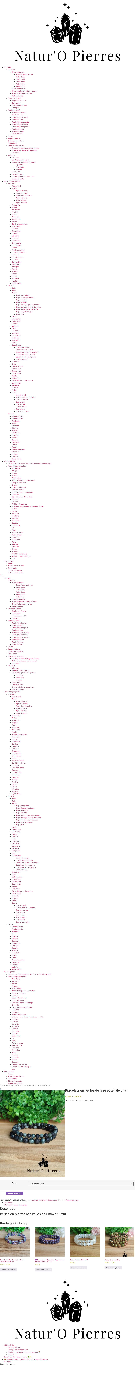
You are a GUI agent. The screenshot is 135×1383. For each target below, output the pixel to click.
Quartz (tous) (21, 395)
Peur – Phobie (17, 535)
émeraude (15, 264)
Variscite (15, 457)
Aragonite (15, 217)
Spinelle (15, 440)
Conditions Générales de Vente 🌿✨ (18, 1357)
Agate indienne (21, 198)
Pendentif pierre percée (20, 127)
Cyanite (15, 260)
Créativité (15, 494)
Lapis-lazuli (16, 321)
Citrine (14, 248)
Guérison (15, 509)
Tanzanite (15, 442)
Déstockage (12, 143)
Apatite (14, 214)
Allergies (15, 471)
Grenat (14, 276)
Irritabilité (15, 516)
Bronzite (15, 229)
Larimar (14, 324)
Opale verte (16, 373)
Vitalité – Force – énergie (21, 556)
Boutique (7, 67)
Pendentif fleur (17, 120)
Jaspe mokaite (21, 302)
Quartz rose (20, 404)
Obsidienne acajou (23, 347)
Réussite (15, 544)
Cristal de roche (18, 257)
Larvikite (15, 326)
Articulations (16, 478)
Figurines (19, 165)
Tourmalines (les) (18, 449)
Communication (18, 490)
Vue (13, 559)
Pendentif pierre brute (20, 124)
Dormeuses (16, 103)
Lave (13, 328)
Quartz (14, 392)
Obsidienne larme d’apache (26, 357)
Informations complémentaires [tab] (15, 1205)
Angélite (15, 212)
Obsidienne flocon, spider (25, 354)
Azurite (14, 222)
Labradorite (16, 319)
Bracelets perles (18, 72)
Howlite (15, 281)
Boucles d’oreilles (14, 98)
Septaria (15, 430)
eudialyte (15, 267)
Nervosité (15, 521)
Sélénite (15, 428)
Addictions (16, 468)
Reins (14, 542)
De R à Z (11, 414)
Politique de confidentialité (18, 1350)
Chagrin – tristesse (19, 483)
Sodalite (15, 438)
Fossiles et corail (18, 250)
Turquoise (15, 452)
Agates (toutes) (21, 191)
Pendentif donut (18, 129)
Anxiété (14, 475)
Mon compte (8, 561)
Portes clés (16, 153)
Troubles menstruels (19, 554)
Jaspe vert (20, 314)
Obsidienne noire (22, 359)
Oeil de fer (16, 362)
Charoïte (15, 238)
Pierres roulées (17, 174)
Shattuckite (16, 433)
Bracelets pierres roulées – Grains (24, 91)
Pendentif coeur (18, 131)
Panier (10, 563)
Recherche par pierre (12, 181)
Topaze (14, 447)
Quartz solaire (21, 407)
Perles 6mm (20, 79)
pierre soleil (16, 383)
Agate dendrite (21, 203)
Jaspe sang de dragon (24, 312)
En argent (15, 108)
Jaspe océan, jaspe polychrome (28, 305)
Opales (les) (16, 371)
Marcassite (16, 335)
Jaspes (14, 293)
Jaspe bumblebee (22, 295)
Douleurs (15, 502)
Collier (10, 136)
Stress (14, 549)
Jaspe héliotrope (22, 300)
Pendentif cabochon (19, 112)
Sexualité (15, 547)
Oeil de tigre (16, 369)
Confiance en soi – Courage (22, 492)
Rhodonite (15, 421)
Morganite (15, 340)
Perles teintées (17, 96)
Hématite (15, 279)
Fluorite (14, 269)
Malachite (15, 333)
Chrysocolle (16, 243)
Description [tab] (8, 1202)
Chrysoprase (16, 245)
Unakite (15, 454)
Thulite (14, 445)
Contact (11, 1355)
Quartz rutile (20, 409)
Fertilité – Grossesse (19, 504)
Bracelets (11, 70)
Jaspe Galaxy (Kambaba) (25, 298)
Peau (14, 530)
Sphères (19, 169)
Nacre (14, 343)
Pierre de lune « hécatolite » (22, 381)
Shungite (15, 435)
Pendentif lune (17, 134)
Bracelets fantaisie (19, 89)
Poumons (15, 537)
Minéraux (11, 155)
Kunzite (14, 316)
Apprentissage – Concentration (23, 480)
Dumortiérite (16, 262)
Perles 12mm (20, 86)
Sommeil (15, 551)
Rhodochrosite (17, 416)
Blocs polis (16, 172)
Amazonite (16, 205)
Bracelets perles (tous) (24, 74)
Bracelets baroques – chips (22, 93)
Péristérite (15, 378)
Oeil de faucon (17, 366)
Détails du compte (15, 570)
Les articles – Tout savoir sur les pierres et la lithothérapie (29, 464)
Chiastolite (16, 241)
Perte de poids (17, 532)
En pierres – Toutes (19, 101)
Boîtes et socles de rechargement (24, 150)
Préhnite (15, 388)
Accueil (2, 1085)
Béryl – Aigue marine (19, 224)
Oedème (15, 523)
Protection (16, 540)
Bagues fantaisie (14, 139)
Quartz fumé (20, 402)
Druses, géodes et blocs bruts (23, 176)
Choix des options (9, 1270)
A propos (7, 1362)
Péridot (14, 376)
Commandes (12, 568)
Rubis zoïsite (16, 459)
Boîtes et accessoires (16, 146)
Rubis (14, 423)
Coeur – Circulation (19, 487)
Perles (14, 1183)
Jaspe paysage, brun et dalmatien (28, 307)
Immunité (15, 513)
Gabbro (14, 274)
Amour (14, 473)
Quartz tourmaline (22, 411)
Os (13, 528)
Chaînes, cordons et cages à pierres (25, 148)
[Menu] (1, 576)
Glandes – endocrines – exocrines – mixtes (28, 506)
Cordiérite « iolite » (19, 252)
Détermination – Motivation (22, 497)
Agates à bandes (22, 193)
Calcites (15, 233)
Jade (14, 288)
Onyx (14, 364)
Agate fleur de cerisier (24, 195)
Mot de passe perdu (15, 573)
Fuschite (15, 271)
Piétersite (15, 385)
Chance (14, 485)
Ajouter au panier (14, 1193)
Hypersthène (16, 283)
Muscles (15, 518)
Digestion (15, 499)
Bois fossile (16, 226)
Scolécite (15, 426)
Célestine (15, 236)
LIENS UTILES (9, 1345)
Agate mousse (21, 200)
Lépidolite (15, 331)
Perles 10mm (20, 84)
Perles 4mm (20, 77)
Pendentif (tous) (14, 110)
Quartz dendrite (22, 400)
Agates (14, 188)
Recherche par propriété (17, 466)
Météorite (15, 338)
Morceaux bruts (18, 179)
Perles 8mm (20, 82)
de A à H (11, 184)
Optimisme (16, 525)
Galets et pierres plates (20, 160)
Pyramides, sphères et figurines (23, 162)
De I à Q (11, 286)
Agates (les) (16, 186)
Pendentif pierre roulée (20, 122)
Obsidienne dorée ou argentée (27, 352)
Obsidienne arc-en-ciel (24, 350)
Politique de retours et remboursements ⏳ (24, 1352)
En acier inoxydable (19, 105)
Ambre (14, 207)
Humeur (15, 511)
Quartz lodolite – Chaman (25, 397)
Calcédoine (16, 231)
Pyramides (20, 167)
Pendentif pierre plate (20, 117)
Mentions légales (14, 1347)
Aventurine (16, 219)
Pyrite (14, 390)
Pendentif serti (17, 115)
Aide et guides (9, 461)
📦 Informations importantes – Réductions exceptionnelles (26, 1359)
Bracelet (9, 1085)
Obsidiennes (16, 345)
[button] (1, 1089)
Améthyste (16, 210)
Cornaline (15, 255)
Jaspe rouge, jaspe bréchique (27, 309)
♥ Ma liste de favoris (16, 566)
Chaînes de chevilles (15, 141)
